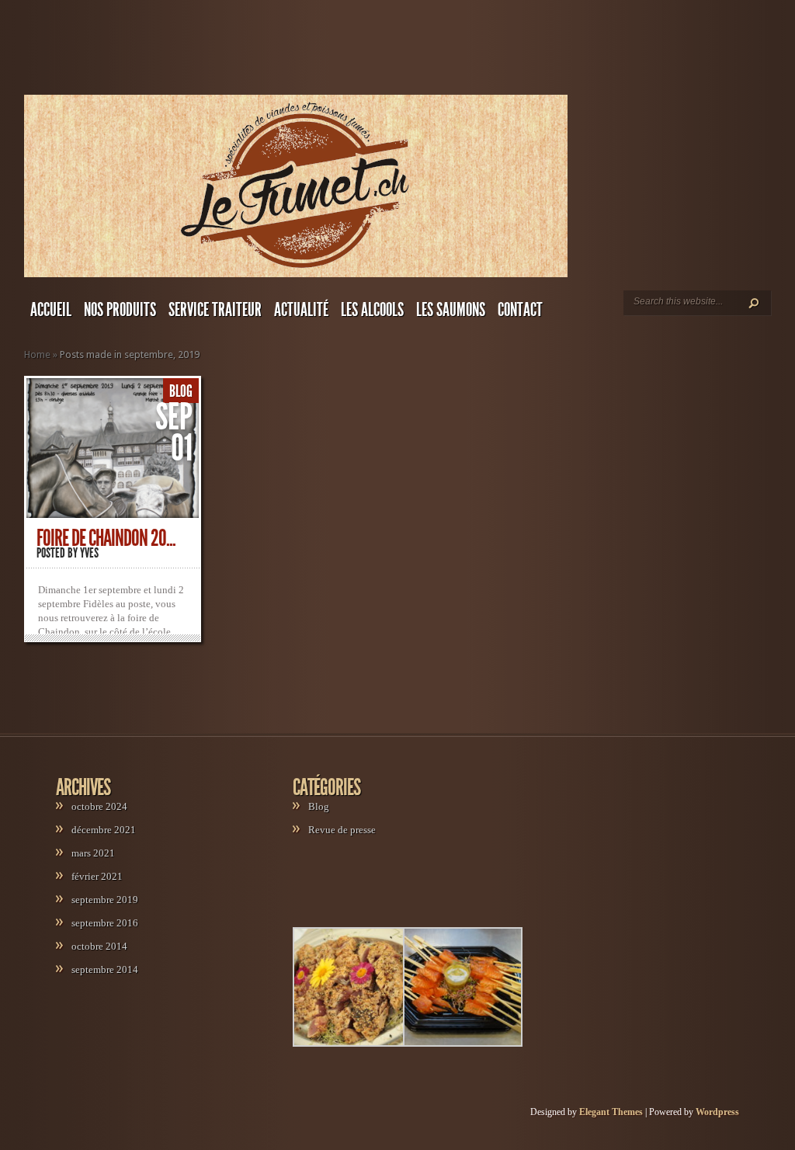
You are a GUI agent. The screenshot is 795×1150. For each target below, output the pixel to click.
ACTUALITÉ (301, 310)
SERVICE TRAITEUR (215, 310)
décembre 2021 (103, 830)
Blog (181, 391)
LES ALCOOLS (372, 310)
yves (89, 552)
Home (37, 354)
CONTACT (520, 310)
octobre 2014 (99, 946)
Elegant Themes (611, 1112)
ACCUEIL (50, 310)
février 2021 (97, 876)
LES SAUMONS (450, 310)
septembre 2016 (104, 923)
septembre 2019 (104, 899)
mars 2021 (93, 853)
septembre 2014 (104, 969)
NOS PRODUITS (120, 310)
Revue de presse (342, 830)
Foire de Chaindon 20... (105, 538)
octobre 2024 (99, 806)
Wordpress (717, 1112)
